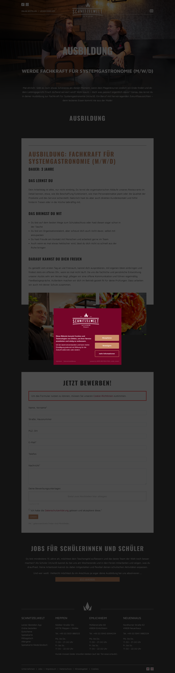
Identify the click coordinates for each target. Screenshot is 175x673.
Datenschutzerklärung (70, 361)
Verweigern (106, 345)
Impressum (59, 361)
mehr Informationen (107, 353)
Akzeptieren (107, 338)
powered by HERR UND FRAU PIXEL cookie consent (104, 361)
